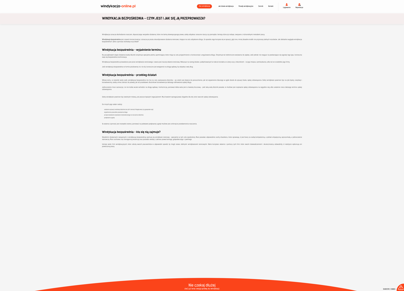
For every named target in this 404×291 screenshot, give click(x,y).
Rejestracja (299, 7)
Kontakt (270, 6)
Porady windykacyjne (246, 6)
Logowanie (286, 7)
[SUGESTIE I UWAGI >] (400, 287)
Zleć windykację (204, 6)
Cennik (260, 6)
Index (118, 6)
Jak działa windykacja (226, 6)
